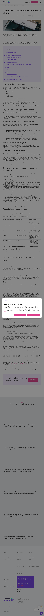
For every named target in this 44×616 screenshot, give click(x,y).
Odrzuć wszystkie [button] (20, 315)
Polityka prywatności (8, 311)
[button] (8, 315)
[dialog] (22, 308)
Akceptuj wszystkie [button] (33, 315)
